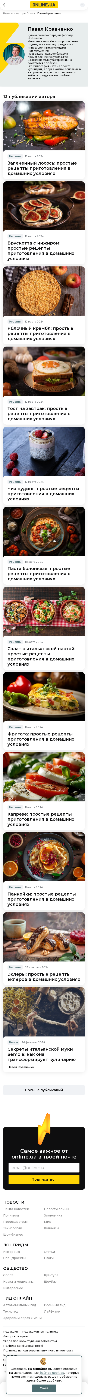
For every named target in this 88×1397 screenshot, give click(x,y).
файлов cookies (52, 1373)
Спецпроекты (14, 1258)
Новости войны (56, 1209)
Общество (15, 1268)
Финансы (51, 1228)
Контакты (10, 1355)
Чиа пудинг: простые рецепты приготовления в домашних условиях (43, 493)
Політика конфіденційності (23, 1345)
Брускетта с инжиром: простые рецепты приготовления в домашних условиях (40, 250)
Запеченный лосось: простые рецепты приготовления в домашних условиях (42, 168)
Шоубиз (50, 1282)
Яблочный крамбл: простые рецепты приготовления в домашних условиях (40, 333)
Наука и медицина (18, 1282)
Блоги (13, 1042)
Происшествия (15, 1222)
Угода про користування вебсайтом (30, 1341)
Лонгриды (15, 1245)
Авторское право (16, 1336)
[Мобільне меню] (82, 5)
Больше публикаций (44, 1090)
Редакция (10, 1331)
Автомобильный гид (19, 1305)
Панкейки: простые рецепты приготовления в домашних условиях (41, 899)
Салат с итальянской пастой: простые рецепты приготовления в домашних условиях (41, 656)
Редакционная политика (40, 1331)
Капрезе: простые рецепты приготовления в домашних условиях (40, 819)
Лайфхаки (52, 1311)
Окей (44, 1388)
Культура (51, 1275)
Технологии (12, 1228)
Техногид (10, 1311)
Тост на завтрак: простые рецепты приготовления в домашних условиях (38, 413)
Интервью (11, 1252)
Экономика (53, 1215)
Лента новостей (16, 1209)
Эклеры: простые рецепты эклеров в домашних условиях (43, 977)
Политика (11, 1215)
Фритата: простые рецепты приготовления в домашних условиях (40, 739)
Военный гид (55, 1305)
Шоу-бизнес (13, 1235)
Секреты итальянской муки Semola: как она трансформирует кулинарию (41, 1054)
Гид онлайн (17, 1298)
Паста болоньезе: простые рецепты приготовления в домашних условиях (38, 573)
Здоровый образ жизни (22, 1318)
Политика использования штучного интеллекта (38, 1350)
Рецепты (15, 156)
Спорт (8, 1275)
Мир (47, 1222)
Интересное (13, 1288)
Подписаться (44, 1179)
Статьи (49, 1252)
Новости (13, 1202)
